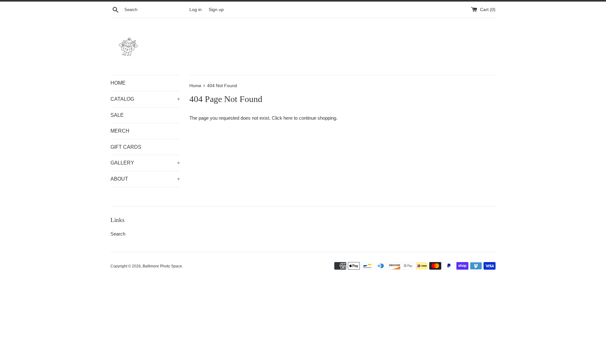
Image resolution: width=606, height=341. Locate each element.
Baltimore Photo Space (162, 266)
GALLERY (145, 162)
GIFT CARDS (125, 147)
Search (117, 233)
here (288, 118)
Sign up (216, 9)
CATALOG (145, 99)
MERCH (119, 131)
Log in (195, 9)
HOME (118, 83)
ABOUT (145, 179)
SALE (117, 115)
